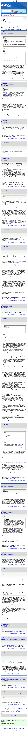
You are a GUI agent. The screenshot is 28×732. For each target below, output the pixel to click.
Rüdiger (5, 318)
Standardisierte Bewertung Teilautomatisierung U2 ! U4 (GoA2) (13, 639)
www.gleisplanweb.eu (12, 220)
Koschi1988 (6, 552)
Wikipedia (15, 499)
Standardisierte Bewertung (9, 645)
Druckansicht (14, 715)
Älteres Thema (14, 713)
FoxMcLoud (6, 158)
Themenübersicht (12, 26)
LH (3, 484)
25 (9, 27)
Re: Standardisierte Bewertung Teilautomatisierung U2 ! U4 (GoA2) (13, 679)
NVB (4, 652)
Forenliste (4, 26)
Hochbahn (5, 93)
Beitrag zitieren (22, 78)
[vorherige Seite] (14, 29)
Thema (10, 15)
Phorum (8, 730)
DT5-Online (5, 83)
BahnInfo (23, 730)
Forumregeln (21, 728)
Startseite (3, 14)
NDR (8, 92)
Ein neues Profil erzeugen (22, 1)
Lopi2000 (5, 190)
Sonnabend (11, 22)
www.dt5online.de (11, 114)
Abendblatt (7, 95)
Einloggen (13, 1)
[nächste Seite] (26, 29)
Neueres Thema (5, 713)
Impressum (6, 728)
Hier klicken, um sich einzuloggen (8, 723)
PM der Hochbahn (16, 631)
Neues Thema (20, 26)
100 (13, 27)
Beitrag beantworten (13, 78)
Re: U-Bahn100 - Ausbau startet (7, 33)
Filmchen (13, 312)
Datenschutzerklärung (13, 728)
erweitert (25, 19)
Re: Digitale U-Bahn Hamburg (6, 159)
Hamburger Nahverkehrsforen (11, 14)
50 (11, 27)
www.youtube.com (22, 462)
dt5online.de (14, 131)
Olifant (4, 31)
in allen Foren (17, 27)
